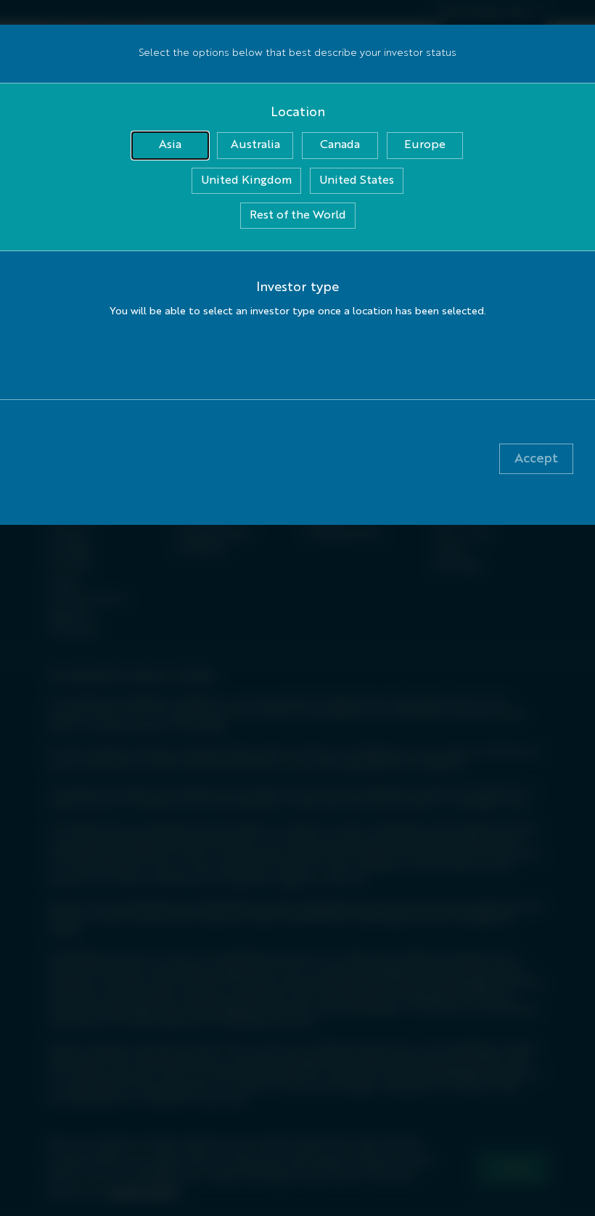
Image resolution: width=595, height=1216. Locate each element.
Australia (255, 145)
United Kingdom (246, 181)
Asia (170, 145)
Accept (536, 458)
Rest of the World (298, 215)
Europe (425, 145)
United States (356, 181)
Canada (340, 145)
